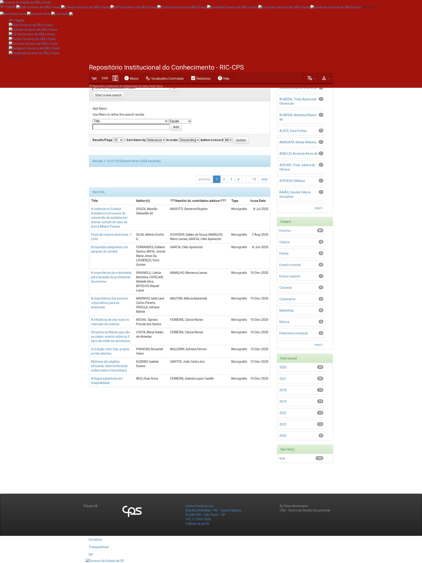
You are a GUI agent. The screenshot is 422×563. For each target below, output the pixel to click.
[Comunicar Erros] (71, 13)
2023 (282, 424)
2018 (282, 390)
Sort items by (136, 140)
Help (223, 78)
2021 (282, 378)
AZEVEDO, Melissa (292, 181)
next (264, 179)
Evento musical (289, 265)
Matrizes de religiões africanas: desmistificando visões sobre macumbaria (109, 366)
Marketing (286, 310)
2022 (282, 413)
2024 (282, 435)
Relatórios (201, 78)
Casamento (287, 299)
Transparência (99, 547)
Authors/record (211, 140)
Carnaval (285, 287)
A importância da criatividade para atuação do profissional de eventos (111, 277)
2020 (282, 367)
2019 (282, 401)
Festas (284, 253)
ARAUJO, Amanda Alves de (298, 153)
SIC (91, 554)
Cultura (284, 242)
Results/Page (102, 140)
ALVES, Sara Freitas (293, 131)
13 (254, 179)
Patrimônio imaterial (293, 333)
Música (284, 322)
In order (172, 140)
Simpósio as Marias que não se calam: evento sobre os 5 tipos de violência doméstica (110, 336)
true (282, 458)
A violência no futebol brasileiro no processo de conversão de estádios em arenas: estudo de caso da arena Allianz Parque (109, 217)
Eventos (285, 230)
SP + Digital (8, 7)
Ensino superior (290, 276)
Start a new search (108, 95)
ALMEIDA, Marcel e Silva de (298, 88)
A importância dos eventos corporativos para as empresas (109, 303)
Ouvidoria (95, 539)
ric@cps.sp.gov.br (197, 523)
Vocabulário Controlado (164, 78)
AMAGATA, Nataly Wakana (297, 142)
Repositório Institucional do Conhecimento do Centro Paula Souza (128, 86)
